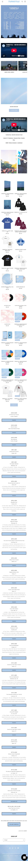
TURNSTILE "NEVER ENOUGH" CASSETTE (7, 343)
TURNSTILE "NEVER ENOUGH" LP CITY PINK (20, 380)
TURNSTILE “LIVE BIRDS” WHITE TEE (7, 399)
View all (14, 404)
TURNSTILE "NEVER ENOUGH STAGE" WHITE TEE (20, 269)
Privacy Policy (6, 855)
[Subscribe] (23, 840)
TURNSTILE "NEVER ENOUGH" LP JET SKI (20, 362)
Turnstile (7, 853)
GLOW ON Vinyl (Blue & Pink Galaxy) (20, 306)
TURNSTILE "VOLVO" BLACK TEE (7, 269)
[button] (2, 1)
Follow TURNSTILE (14, 824)
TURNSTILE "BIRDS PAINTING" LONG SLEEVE (20, 399)
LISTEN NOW (14, 110)
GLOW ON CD (7, 324)
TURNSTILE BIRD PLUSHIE (20, 249)
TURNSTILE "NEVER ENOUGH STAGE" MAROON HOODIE (20, 231)
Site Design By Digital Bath (14, 853)
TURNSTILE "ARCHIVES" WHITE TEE (7, 250)
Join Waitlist (14, 801)
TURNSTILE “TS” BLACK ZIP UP (20, 212)
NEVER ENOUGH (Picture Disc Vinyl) (7, 287)
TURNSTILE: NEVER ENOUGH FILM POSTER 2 (7, 213)
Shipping (16, 855)
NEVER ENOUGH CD (20, 286)
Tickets (14, 420)
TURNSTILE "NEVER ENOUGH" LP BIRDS (7, 362)
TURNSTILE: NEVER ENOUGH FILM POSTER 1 (21, 194)
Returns (11, 855)
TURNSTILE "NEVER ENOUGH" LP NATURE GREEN (7, 380)
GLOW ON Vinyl (7, 305)
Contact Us (24, 853)
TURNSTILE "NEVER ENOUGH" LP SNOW (20, 343)
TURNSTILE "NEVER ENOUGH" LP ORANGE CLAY (20, 325)
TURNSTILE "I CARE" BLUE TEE (7, 231)
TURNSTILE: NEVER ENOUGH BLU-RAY (7, 194)
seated (25, 830)
